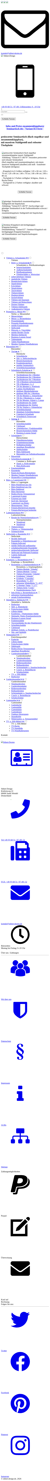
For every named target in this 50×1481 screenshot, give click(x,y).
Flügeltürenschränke (24, 440)
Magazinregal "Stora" (20, 505)
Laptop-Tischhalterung (25, 389)
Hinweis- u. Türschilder (21, 330)
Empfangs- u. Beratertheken (19, 560)
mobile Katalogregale (20, 325)
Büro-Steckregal (17, 491)
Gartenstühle (16, 707)
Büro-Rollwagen (23, 466)
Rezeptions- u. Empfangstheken (25, 565)
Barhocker (15, 604)
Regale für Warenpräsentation (24, 517)
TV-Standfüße (17, 728)
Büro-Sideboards (23, 452)
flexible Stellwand (18, 539)
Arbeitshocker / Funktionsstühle (29, 428)
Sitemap (4, 1167)
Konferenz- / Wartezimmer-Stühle (25, 614)
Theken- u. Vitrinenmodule (22, 529)
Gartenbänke (16, 709)
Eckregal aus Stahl (18, 498)
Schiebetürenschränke (25, 442)
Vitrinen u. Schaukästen (17, 258)
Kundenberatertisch (24, 363)
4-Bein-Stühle (17, 611)
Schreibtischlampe (23, 409)
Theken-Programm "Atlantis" (28, 574)
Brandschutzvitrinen (19, 281)
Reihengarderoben (23, 663)
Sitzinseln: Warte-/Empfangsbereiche (26, 616)
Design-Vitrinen (17, 304)
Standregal (20, 524)
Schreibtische (21, 356)
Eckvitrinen (16, 286)
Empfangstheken (18, 468)
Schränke (16, 435)
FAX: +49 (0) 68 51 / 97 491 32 (14, 882)
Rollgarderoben (22, 665)
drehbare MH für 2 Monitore (28, 393)
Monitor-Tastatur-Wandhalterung (24, 344)
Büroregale (15, 456)
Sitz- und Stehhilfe (18, 632)
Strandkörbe (16, 716)
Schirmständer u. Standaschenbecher (31, 667)
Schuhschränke (22, 672)
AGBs (3, 1125)
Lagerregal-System (19, 496)
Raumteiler (15, 470)
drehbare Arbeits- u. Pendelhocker (25, 630)
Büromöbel (12, 347)
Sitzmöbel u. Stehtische (17, 600)
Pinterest (4, 1434)
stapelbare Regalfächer (25, 447)
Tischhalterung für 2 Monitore (28, 377)
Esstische (15, 639)
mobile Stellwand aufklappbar (23, 545)
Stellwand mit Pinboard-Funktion (24, 552)
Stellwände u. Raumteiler (18, 534)
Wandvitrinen (16, 288)
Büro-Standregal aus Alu (21, 487)
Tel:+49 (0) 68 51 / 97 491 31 (13, 840)
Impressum (5, 1083)
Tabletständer (16, 339)
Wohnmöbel (12, 635)
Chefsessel (20, 426)
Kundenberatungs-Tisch (26, 590)
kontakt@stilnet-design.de (11, 924)
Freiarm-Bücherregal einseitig (23, 508)
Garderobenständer (24, 660)
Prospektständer (17, 321)
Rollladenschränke (23, 445)
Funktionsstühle (17, 621)
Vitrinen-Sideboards (19, 307)
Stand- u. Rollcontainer (25, 463)
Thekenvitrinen (17, 293)
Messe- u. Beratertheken (21, 318)
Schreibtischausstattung (25, 368)
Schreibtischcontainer (21, 459)
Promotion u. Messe (15, 312)
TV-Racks (15, 726)
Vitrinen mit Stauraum (20, 300)
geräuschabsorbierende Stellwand (24, 550)
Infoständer (15, 557)
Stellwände (15, 328)
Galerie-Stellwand (18, 555)
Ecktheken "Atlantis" (25, 576)
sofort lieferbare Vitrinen (21, 277)
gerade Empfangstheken (21, 597)
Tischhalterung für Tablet (26, 403)
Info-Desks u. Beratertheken (24, 593)
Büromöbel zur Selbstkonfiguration (30, 454)
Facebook (5, 1393)
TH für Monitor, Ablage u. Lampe (30, 400)
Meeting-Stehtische (19, 335)
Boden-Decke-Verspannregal (23, 494)
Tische (15, 351)
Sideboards (15, 646)
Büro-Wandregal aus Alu (21, 485)
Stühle (15, 419)
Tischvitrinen (16, 290)
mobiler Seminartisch (24, 365)
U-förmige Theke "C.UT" (27, 585)
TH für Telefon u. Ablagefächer (29, 407)
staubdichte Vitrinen (19, 279)
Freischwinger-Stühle (20, 609)
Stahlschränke (22, 449)
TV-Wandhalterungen (20, 731)
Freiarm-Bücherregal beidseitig (23, 510)
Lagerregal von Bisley (20, 503)
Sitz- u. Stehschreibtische (26, 358)
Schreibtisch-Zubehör (21, 370)
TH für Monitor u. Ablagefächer (29, 396)
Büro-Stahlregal (17, 489)
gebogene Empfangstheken (22, 595)
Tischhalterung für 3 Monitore (28, 379)
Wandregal (20, 522)
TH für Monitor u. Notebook (28, 386)
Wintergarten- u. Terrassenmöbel (24, 719)
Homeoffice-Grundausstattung (23, 477)
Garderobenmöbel (19, 653)
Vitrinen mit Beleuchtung (21, 302)
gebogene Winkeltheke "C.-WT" (29, 583)
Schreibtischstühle (23, 424)
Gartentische (16, 705)
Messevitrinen (17, 316)
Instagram (5, 1476)
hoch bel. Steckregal (19, 501)
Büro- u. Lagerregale (16, 480)
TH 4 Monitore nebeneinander (28, 382)
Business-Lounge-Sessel (21, 337)
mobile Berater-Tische (20, 332)
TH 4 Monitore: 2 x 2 (25, 384)
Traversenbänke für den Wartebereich (26, 623)
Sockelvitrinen (17, 297)
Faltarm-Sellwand (18, 543)
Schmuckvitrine (17, 531)
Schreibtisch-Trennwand (26, 416)
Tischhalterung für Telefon (27, 405)
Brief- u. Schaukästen (21, 263)
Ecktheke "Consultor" (25, 578)
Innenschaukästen (23, 267)
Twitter (4, 1351)
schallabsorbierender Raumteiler (24, 548)
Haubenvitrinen (17, 295)
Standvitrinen (16, 284)
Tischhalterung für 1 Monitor (28, 375)
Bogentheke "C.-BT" (25, 581)
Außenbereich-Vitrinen (20, 309)
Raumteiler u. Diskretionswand (23, 541)
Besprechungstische (24, 361)
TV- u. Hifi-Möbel (18, 674)
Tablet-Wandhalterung (20, 342)
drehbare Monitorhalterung (27, 391)
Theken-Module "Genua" (26, 571)
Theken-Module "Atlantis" (27, 569)
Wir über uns (6, 999)
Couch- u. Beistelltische (26, 670)
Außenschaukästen (24, 270)
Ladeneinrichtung (14, 513)
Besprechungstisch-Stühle (26, 431)
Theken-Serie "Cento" (25, 588)
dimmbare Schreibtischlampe (28, 412)
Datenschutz (6, 1041)
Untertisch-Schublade (25, 414)
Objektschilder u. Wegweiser (28, 274)
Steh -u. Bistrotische (19, 607)
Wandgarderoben (23, 658)
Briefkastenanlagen (24, 272)
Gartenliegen (16, 712)
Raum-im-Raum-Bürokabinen (23, 473)
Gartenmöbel (13, 700)
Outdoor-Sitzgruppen (19, 714)
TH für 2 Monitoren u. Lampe (28, 398)
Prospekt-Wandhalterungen (22, 323)
